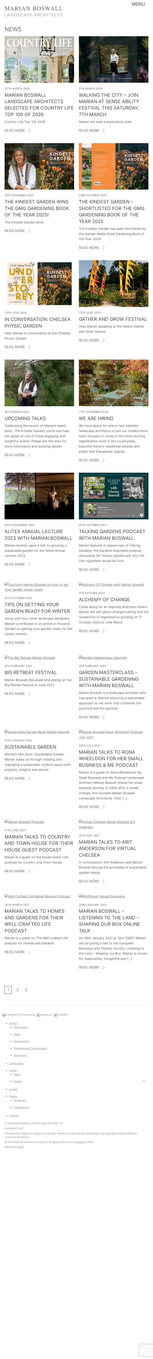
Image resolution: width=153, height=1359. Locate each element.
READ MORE (15, 130)
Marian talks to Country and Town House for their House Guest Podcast (39, 843)
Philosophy (21, 1027)
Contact (14, 1115)
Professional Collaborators (30, 1048)
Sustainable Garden (30, 747)
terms (56, 1142)
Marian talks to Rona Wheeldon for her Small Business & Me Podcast (111, 758)
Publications (21, 1107)
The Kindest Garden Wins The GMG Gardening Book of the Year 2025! (37, 208)
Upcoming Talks (25, 418)
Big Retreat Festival (31, 672)
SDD (21, 1147)
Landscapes (16, 1063)
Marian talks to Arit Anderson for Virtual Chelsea (107, 848)
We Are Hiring (96, 418)
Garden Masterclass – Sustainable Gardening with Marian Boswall (108, 679)
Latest (13, 1070)
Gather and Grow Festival (113, 319)
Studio (13, 1023)
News (17, 1074)
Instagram (20, 1055)
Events (18, 1081)
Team (17, 1034)
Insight (13, 1089)
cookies (81, 1142)
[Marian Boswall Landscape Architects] (34, 15)
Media (13, 1096)
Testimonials (21, 1041)
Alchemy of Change (104, 599)
